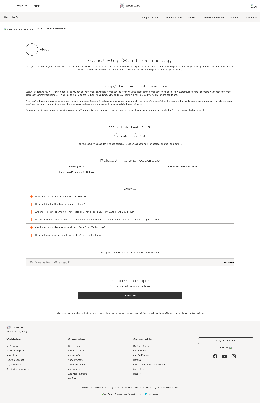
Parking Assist (77, 166)
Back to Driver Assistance (51, 28)
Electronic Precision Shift (182, 166)
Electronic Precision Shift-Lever (77, 172)
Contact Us (130, 295)
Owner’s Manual (165, 313)
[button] (49, 66)
